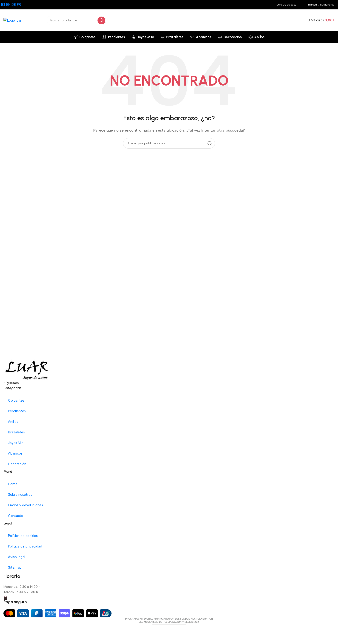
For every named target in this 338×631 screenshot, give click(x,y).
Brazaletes (16, 432)
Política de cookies (23, 536)
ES (3, 5)
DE (13, 5)
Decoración (17, 464)
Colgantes (16, 400)
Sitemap (14, 567)
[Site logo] (12, 20)
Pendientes (17, 411)
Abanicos (15, 453)
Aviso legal (16, 557)
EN (8, 5)
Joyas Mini (16, 443)
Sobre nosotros (20, 495)
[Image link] (26, 369)
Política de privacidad (25, 546)
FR (19, 5)
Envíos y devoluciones (25, 505)
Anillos (13, 422)
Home (12, 484)
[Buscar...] (101, 20)
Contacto (15, 516)
